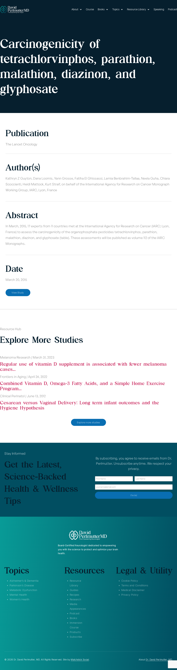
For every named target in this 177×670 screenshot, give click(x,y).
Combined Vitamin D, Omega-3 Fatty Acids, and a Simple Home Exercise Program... (82, 385)
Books (101, 9)
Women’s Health (20, 599)
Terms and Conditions (134, 585)
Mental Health (18, 594)
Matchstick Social (80, 659)
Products (75, 632)
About (75, 9)
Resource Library (136, 9)
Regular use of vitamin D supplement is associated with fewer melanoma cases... (83, 366)
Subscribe (76, 636)
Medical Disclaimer (132, 590)
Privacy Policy (130, 594)
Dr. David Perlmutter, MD (159, 659)
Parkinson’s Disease (22, 585)
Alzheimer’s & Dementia (24, 580)
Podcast (172, 9)
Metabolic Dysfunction (23, 590)
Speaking (159, 9)
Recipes (74, 594)
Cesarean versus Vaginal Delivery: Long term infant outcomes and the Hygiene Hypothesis (79, 405)
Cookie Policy (129, 580)
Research (75, 599)
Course (90, 9)
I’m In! (134, 495)
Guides (74, 590)
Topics (115, 9)
